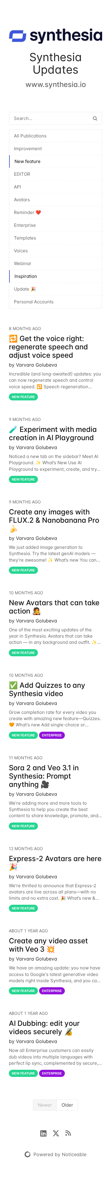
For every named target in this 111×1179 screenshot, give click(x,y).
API (17, 187)
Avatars (22, 199)
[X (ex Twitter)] (58, 1133)
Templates (25, 238)
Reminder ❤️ (27, 212)
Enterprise (25, 225)
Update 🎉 (25, 289)
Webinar (22, 263)
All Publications (30, 136)
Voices (21, 250)
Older (67, 1105)
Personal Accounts (34, 302)
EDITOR (22, 174)
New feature (28, 161)
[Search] (95, 118)
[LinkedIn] (46, 1133)
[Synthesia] (55, 37)
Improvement (28, 148)
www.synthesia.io (55, 84)
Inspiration (26, 276)
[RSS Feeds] (68, 1133)
